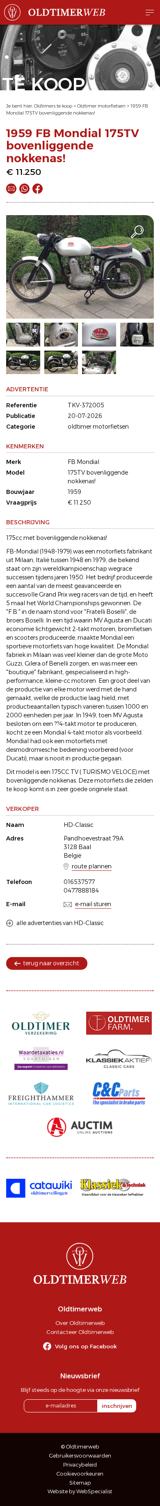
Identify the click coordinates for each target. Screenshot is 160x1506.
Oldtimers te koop (53, 106)
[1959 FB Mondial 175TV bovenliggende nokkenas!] (80, 267)
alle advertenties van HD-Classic (60, 923)
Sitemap (80, 1483)
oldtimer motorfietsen (98, 426)
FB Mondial (83, 462)
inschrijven (117, 1406)
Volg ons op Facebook (86, 1346)
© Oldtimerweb (80, 1447)
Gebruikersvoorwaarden (80, 1456)
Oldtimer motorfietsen (101, 106)
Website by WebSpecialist (80, 1491)
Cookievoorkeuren (80, 1474)
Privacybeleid (80, 1465)
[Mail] (11, 189)
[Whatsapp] (24, 189)
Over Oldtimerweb (80, 1323)
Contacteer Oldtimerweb (80, 1332)
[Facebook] (37, 189)
